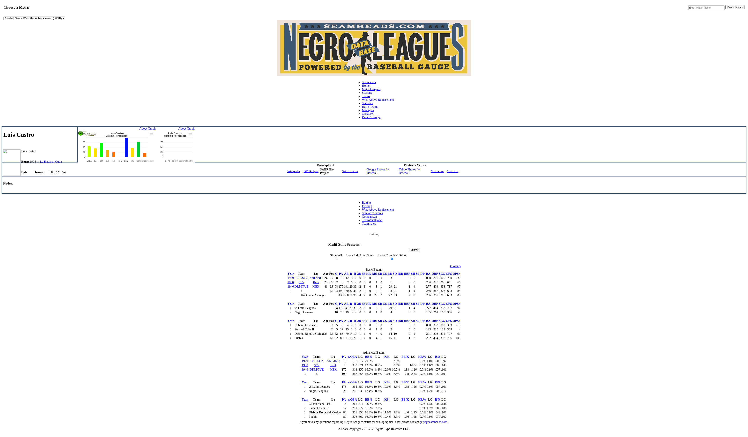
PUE (306, 286)
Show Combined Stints (392, 255)
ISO (437, 356)
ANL (312, 278)
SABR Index (350, 171)
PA (341, 273)
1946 (291, 286)
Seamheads (369, 82)
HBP (407, 273)
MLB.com (437, 171)
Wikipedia (293, 171)
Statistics (367, 103)
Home (366, 85)
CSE (298, 278)
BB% (368, 356)
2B (359, 273)
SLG (442, 273)
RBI (374, 273)
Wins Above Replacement (378, 99)
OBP (435, 273)
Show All (336, 255)
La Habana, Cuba (51, 161)
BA (428, 273)
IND (319, 278)
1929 (291, 278)
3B (363, 273)
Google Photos (376, 169)
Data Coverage (371, 117)
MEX (315, 286)
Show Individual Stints (360, 255)
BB (390, 273)
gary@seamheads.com (433, 422)
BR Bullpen (311, 171)
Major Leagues (371, 89)
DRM (298, 286)
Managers (368, 110)
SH (413, 273)
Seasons (367, 92)
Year (291, 273)
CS (385, 273)
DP (422, 273)
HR (368, 273)
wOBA (352, 356)
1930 (291, 282)
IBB (400, 273)
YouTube (452, 171)
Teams (366, 96)
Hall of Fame (370, 106)
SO (395, 273)
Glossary (367, 113)
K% (387, 356)
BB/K (405, 356)
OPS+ (456, 273)
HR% (422, 356)
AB (346, 273)
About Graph (147, 128)
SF (418, 273)
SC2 (305, 278)
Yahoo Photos (407, 169)
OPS (449, 273)
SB (380, 273)
